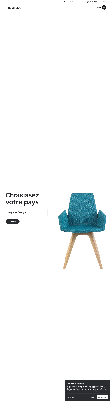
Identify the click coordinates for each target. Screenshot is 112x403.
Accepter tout (102, 397)
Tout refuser (71, 397)
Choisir (92, 397)
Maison (66, 1)
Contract (72, 1)
